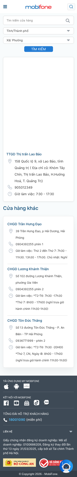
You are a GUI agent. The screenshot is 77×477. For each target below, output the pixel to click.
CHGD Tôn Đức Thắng (24, 320)
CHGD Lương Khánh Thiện (28, 269)
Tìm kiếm (38, 49)
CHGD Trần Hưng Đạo (24, 224)
